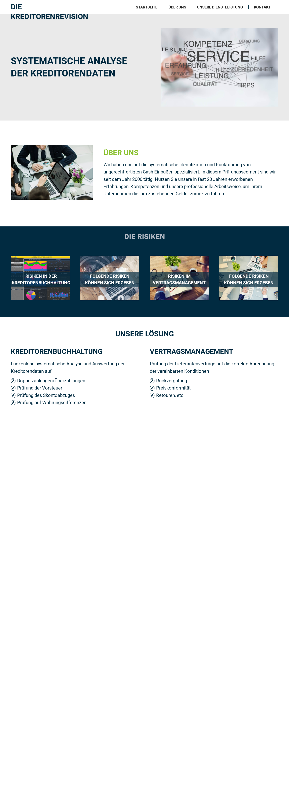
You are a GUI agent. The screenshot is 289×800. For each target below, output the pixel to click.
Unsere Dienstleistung (220, 7)
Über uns (177, 7)
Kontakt (262, 7)
